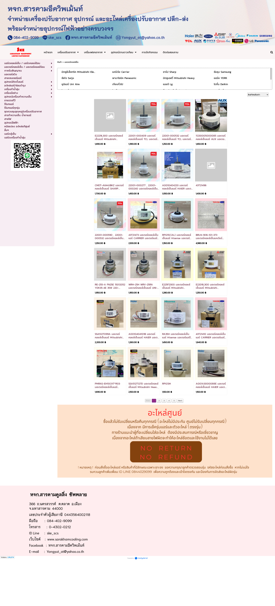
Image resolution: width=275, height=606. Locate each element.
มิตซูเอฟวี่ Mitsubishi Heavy (179, 78)
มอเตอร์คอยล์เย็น (71, 62)
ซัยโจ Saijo (68, 78)
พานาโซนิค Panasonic (124, 78)
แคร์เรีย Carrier (120, 72)
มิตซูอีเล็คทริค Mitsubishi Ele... (78, 72)
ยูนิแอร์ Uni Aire (71, 84)
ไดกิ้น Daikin (221, 84)
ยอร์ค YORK (220, 78)
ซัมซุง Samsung (222, 72)
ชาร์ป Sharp (169, 72)
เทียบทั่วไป (117, 84)
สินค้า (59, 62)
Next (180, 400)
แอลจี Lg (168, 84)
